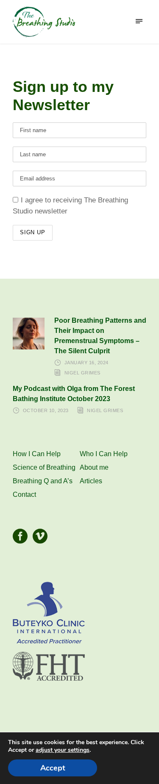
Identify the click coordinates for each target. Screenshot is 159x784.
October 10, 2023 (46, 410)
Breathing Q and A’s (43, 481)
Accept (52, 768)
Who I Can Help (104, 453)
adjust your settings (62, 750)
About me (94, 467)
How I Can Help (37, 453)
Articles (91, 481)
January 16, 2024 (86, 362)
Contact (24, 494)
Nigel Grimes (82, 372)
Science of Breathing (44, 467)
